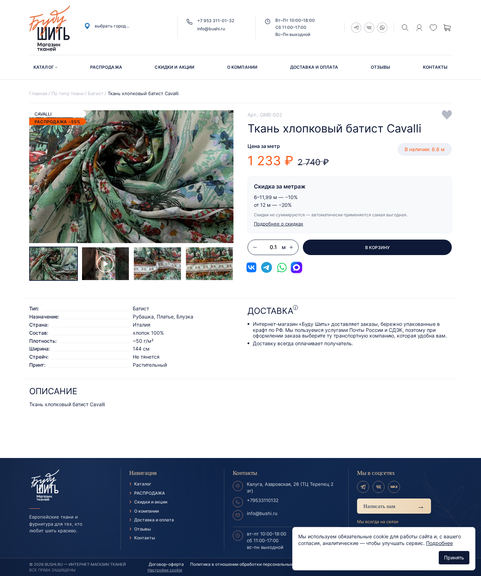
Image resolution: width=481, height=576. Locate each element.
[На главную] (70, 485)
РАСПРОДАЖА (106, 67)
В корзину (377, 247)
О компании (242, 67)
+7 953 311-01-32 (215, 20)
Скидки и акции (174, 67)
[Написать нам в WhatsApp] (282, 267)
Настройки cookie (165, 570)
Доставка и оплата (314, 67)
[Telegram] (363, 487)
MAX (394, 487)
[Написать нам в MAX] (296, 267)
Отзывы (381, 67)
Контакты (435, 67)
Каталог (43, 67)
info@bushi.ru (211, 28)
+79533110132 (263, 500)
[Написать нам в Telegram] (267, 267)
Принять (454, 557)
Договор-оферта (166, 564)
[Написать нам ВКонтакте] (251, 267)
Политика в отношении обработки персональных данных (250, 564)
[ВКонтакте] (379, 487)
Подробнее (439, 543)
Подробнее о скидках (278, 224)
